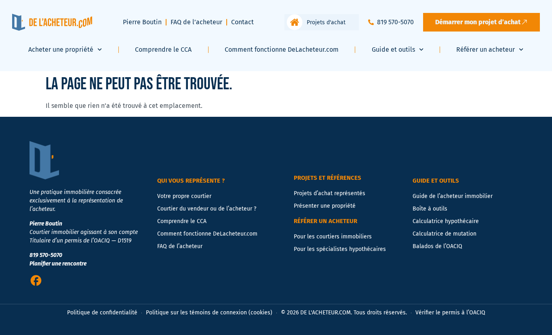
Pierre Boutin (142, 22)
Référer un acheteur (485, 49)
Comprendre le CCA (163, 49)
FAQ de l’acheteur (196, 22)
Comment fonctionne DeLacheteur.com (282, 49)
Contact (242, 22)
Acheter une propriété (60, 49)
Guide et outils (393, 49)
